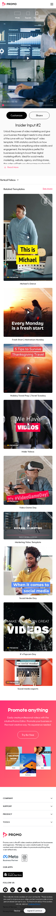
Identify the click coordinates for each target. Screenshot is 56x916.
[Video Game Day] (28, 480)
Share (39, 115)
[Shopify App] (28, 874)
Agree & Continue (34, 911)
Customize (16, 115)
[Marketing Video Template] (28, 525)
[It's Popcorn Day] (28, 626)
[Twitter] (26, 890)
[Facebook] (10, 858)
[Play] (28, 58)
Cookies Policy (34, 904)
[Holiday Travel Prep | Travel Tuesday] (28, 368)
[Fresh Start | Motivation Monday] (28, 312)
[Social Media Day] (28, 570)
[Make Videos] (28, 424)
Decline (17, 911)
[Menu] (52, 4)
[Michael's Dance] (28, 237)
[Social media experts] (28, 672)
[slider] (3, 105)
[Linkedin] (34, 890)
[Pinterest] (41, 890)
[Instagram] (24, 858)
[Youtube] (19, 890)
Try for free (28, 734)
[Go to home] (10, 4)
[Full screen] (52, 100)
